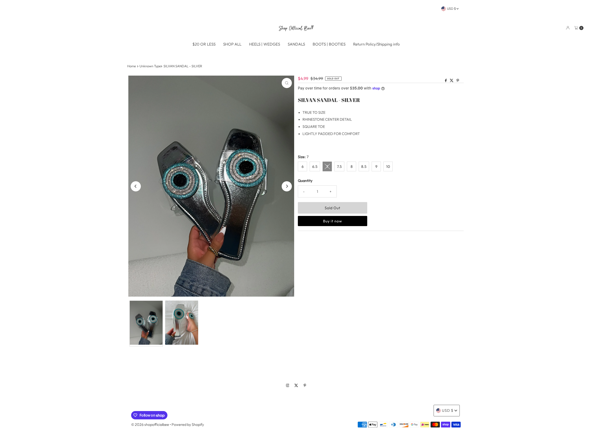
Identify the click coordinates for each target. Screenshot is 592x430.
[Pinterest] (305, 385)
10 (388, 166)
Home (131, 66)
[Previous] (136, 186)
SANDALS (296, 44)
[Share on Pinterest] (457, 80)
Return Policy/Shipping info (376, 44)
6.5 (315, 166)
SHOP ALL (232, 44)
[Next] (287, 186)
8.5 (364, 166)
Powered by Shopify (188, 424)
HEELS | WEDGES (264, 44)
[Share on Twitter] (452, 80)
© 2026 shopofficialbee (150, 424)
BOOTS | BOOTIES (329, 44)
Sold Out (332, 208)
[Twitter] (296, 385)
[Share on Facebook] (446, 80)
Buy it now (332, 221)
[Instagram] (287, 385)
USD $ (451, 8)
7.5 (339, 166)
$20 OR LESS (204, 44)
